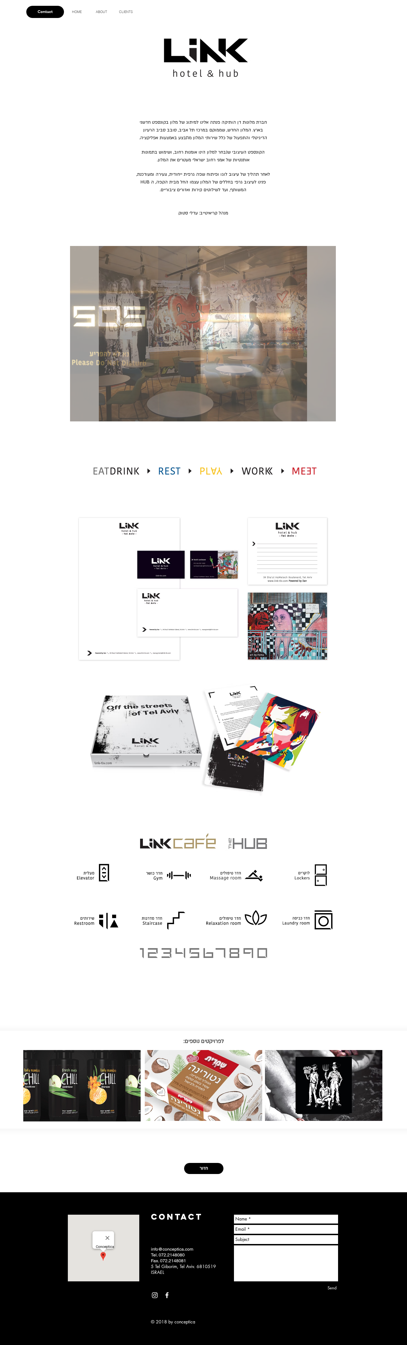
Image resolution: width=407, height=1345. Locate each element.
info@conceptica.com (172, 1249)
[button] (203, 333)
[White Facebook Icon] (167, 1295)
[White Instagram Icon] (155, 1295)
